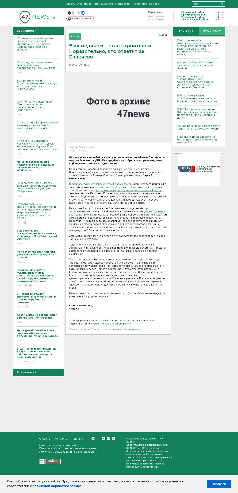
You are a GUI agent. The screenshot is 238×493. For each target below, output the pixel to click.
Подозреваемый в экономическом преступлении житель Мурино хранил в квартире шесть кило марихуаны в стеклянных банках (37, 213)
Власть (70, 4)
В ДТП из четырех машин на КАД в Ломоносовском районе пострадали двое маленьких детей (198, 113)
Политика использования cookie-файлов (66, 452)
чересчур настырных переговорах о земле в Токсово (129, 190)
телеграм (78, 13)
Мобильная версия (69, 13)
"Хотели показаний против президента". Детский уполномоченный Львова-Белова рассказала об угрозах (35, 46)
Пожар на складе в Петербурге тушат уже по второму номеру (198, 127)
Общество (122, 4)
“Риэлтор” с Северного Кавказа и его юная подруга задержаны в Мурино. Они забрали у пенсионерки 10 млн (37, 147)
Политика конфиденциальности (60, 445)
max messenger (83, 13)
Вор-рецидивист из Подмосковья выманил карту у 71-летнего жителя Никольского (37, 87)
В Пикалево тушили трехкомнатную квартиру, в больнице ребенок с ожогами (197, 98)
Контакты (61, 439)
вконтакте (73, 13)
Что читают (212, 31)
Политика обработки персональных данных (69, 448)
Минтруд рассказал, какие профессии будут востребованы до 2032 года (36, 67)
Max (113, 438)
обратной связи (131, 329)
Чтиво (136, 4)
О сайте (44, 439)
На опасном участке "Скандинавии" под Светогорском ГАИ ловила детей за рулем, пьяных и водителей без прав (195, 82)
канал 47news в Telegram (107, 324)
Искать (222, 3)
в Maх (128, 324)
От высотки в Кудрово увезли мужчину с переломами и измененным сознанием (37, 128)
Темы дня (185, 31)
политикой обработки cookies (57, 486)
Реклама (77, 439)
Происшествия (103, 4)
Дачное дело (150, 4)
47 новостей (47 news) (142, 439)
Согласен (219, 484)
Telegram (108, 438)
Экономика (84, 4)
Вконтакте (103, 438)
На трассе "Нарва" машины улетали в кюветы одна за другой (195, 65)
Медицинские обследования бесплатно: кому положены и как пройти (197, 140)
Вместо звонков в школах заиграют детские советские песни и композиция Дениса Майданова (36, 189)
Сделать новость (83, 19)
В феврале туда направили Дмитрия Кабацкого (98, 184)
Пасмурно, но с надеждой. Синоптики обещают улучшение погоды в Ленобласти (34, 108)
